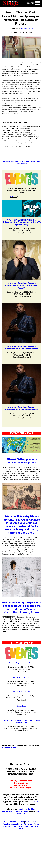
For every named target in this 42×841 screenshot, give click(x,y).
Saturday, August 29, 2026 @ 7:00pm (21, 710)
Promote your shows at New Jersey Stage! (21, 162)
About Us (28, 824)
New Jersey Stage (26, 28)
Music (33, 821)
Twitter (31, 809)
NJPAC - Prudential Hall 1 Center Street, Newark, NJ (22, 232)
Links (13, 826)
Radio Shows (23, 826)
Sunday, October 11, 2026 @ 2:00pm (21, 229)
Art (5, 821)
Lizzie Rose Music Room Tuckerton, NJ (22, 670)
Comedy (13, 821)
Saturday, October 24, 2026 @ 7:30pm (21, 292)
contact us (33, 801)
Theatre (6, 824)
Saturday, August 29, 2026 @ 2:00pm (21, 681)
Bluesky (24, 811)
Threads (16, 811)
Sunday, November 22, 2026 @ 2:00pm (21, 414)
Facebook (22, 809)
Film (27, 821)
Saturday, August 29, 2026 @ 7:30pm (21, 667)
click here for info (9, 747)
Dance (21, 821)
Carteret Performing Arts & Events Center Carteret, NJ (22, 713)
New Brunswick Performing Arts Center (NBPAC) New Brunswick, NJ (21, 730)
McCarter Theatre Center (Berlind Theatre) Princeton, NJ (21, 685)
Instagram (7, 811)
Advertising (16, 824)
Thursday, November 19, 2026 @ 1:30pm (21, 353)
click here (13, 197)
